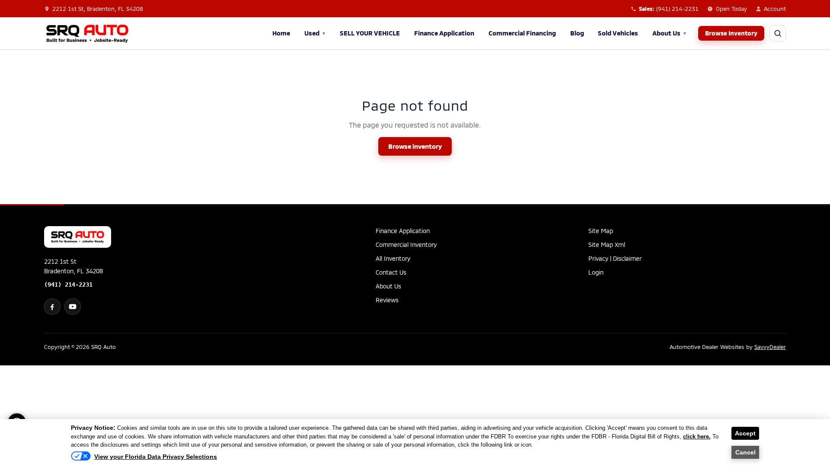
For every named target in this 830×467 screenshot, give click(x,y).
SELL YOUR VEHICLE (370, 33)
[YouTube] (72, 306)
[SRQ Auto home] (87, 33)
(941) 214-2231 (68, 284)
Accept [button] (745, 433)
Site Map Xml (606, 244)
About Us (669, 33)
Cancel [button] (745, 452)
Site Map (600, 230)
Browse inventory (415, 146)
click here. (697, 436)
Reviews (387, 300)
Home (281, 33)
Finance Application (444, 33)
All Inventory (393, 258)
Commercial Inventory (406, 244)
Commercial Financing (522, 33)
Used (315, 33)
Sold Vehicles (618, 33)
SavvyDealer (770, 346)
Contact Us (391, 272)
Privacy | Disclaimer (615, 258)
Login (595, 272)
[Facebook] (52, 306)
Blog (577, 33)
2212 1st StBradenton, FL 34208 (73, 266)
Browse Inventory (731, 33)
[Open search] (777, 33)
